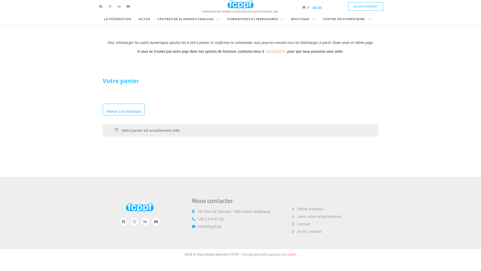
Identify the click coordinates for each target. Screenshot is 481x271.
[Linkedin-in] (119, 7)
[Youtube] (129, 7)
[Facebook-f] (101, 7)
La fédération (117, 19)
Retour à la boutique (123, 111)
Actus (144, 19)
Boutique (300, 19)
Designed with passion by (264, 254)
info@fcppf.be (275, 51)
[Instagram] (110, 7)
